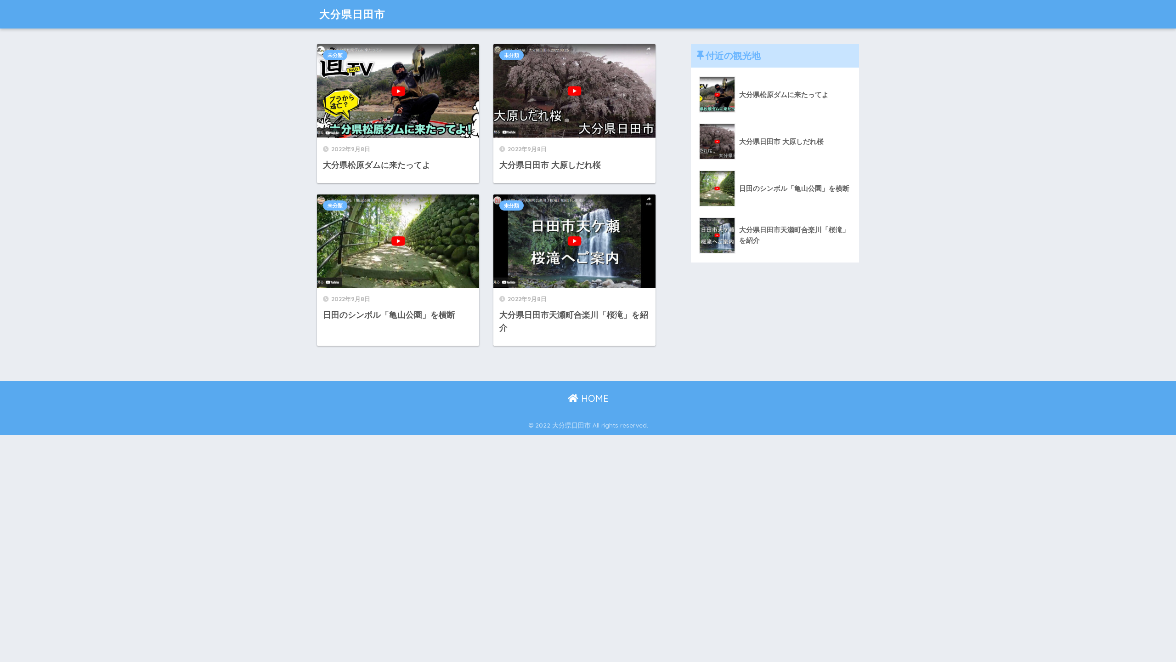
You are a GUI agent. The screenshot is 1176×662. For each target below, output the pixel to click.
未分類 (335, 55)
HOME (593, 398)
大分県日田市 (352, 14)
